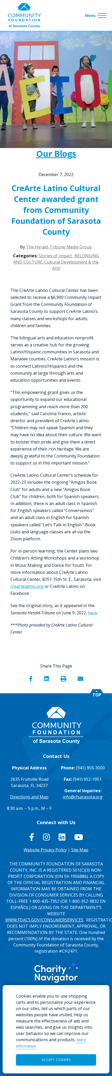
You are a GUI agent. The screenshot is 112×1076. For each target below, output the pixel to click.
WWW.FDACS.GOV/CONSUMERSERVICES (44, 920)
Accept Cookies (56, 1060)
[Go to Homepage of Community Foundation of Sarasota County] (24, 15)
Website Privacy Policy (45, 850)
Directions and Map (29, 797)
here (92, 613)
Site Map (79, 850)
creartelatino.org (26, 586)
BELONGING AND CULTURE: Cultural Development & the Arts (56, 262)
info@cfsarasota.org (83, 797)
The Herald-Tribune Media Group (59, 247)
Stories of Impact (55, 256)
